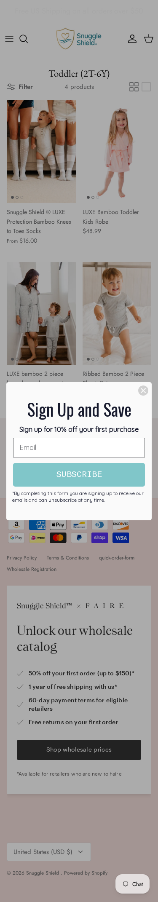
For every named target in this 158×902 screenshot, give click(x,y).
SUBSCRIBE (79, 474)
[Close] (143, 390)
